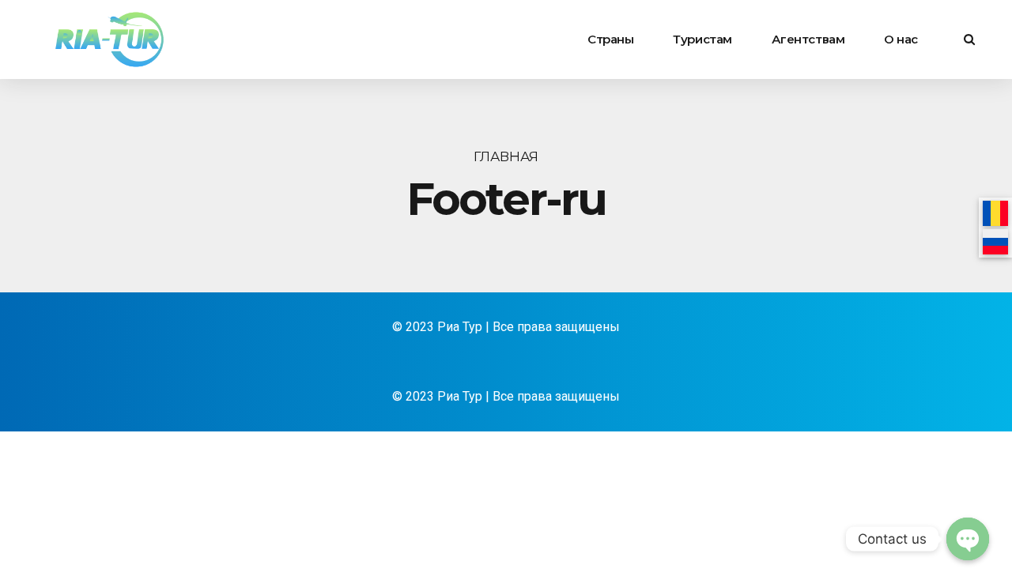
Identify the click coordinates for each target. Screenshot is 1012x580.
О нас (901, 39)
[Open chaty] (967, 539)
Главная (506, 156)
